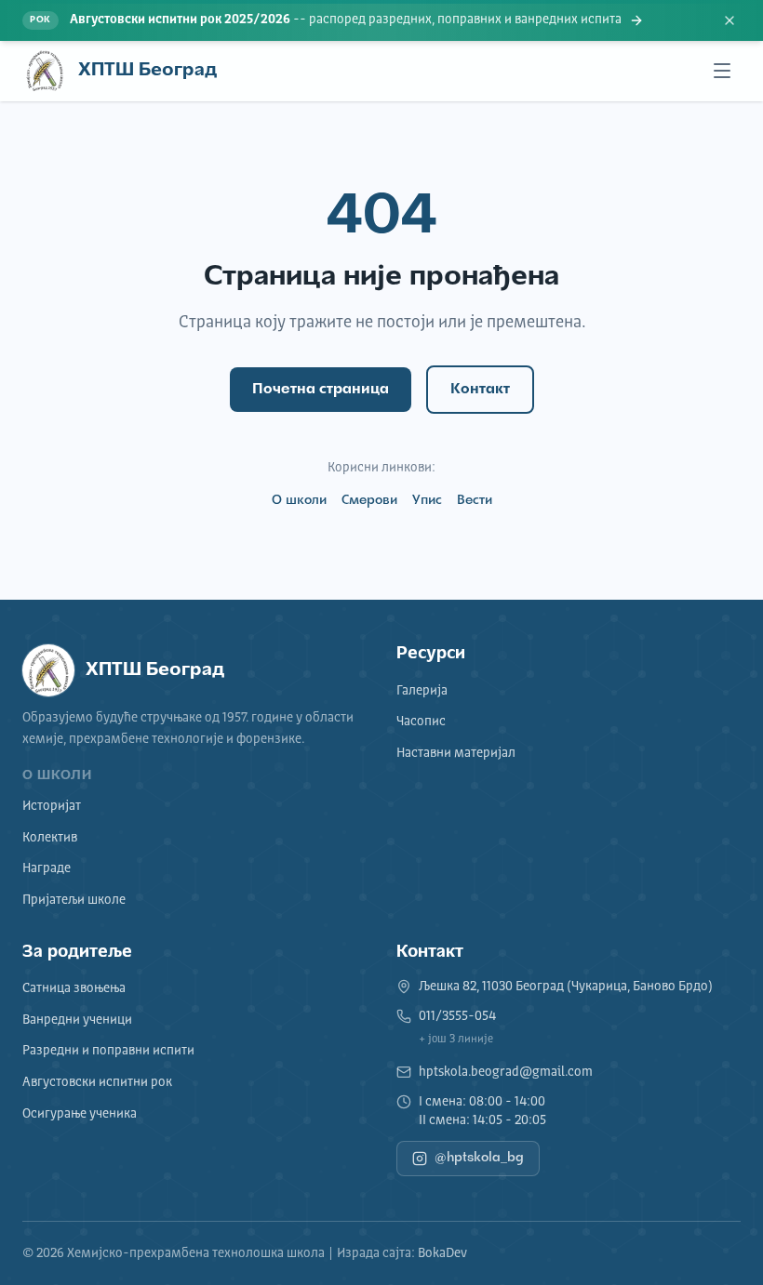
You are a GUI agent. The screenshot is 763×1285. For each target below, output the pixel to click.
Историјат (51, 806)
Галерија (422, 690)
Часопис (421, 721)
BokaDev (442, 1253)
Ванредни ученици (77, 1020)
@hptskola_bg (479, 1158)
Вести (474, 501)
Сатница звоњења (74, 988)
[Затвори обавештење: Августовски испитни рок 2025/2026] (729, 20)
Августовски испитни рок (97, 1082)
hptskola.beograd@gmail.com (506, 1072)
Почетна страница (320, 389)
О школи (299, 501)
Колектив (49, 837)
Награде (46, 868)
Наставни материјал (455, 753)
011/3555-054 (457, 1016)
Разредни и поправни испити (108, 1050)
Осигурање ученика (79, 1113)
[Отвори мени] (722, 70)
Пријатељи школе (74, 900)
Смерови (369, 501)
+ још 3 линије (456, 1039)
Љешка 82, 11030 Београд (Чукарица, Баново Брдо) (566, 986)
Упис (427, 501)
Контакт (480, 389)
